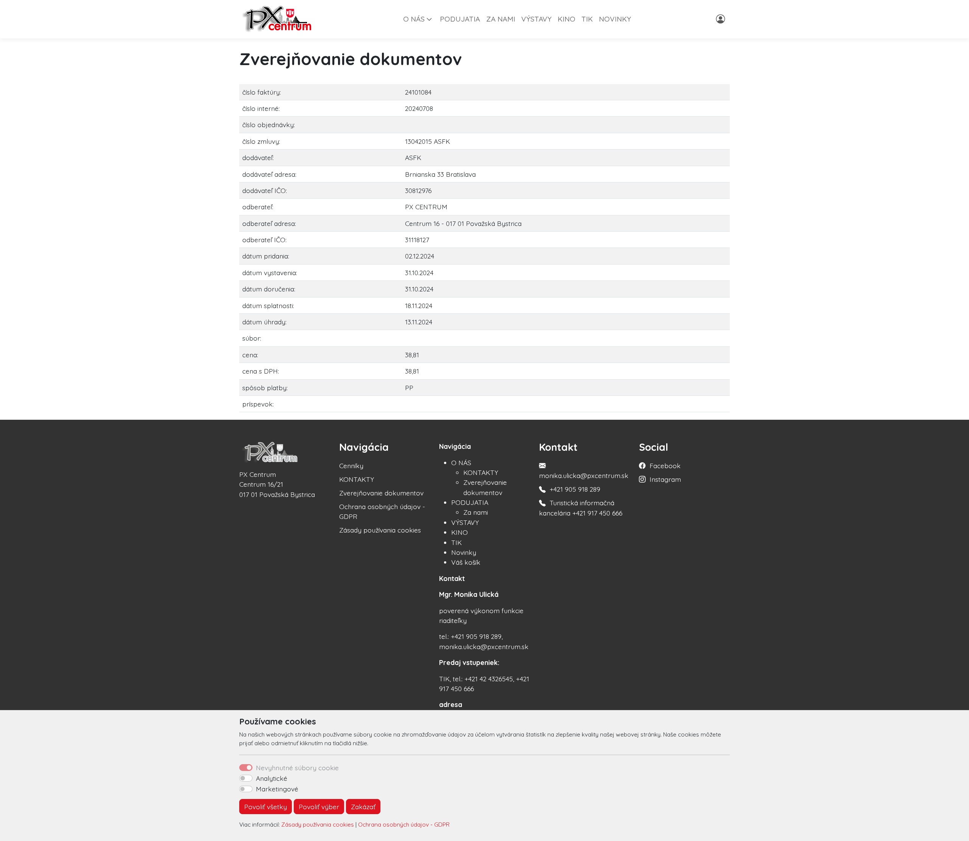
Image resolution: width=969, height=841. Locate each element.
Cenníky (351, 465)
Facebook (665, 465)
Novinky (463, 552)
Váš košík (465, 562)
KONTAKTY (356, 479)
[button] (432, 19)
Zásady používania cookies (317, 824)
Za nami (475, 512)
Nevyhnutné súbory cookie (297, 767)
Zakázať (363, 806)
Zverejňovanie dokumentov (381, 493)
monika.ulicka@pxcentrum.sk (583, 475)
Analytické (271, 778)
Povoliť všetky (265, 806)
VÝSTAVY (536, 18)
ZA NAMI (500, 18)
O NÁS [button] (414, 18)
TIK (587, 18)
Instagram (665, 479)
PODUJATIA (460, 18)
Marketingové (277, 789)
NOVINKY (615, 18)
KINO (566, 18)
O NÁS (461, 462)
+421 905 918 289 (575, 489)
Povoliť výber (319, 806)
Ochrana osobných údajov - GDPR (404, 824)
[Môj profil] (721, 19)
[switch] (245, 778)
